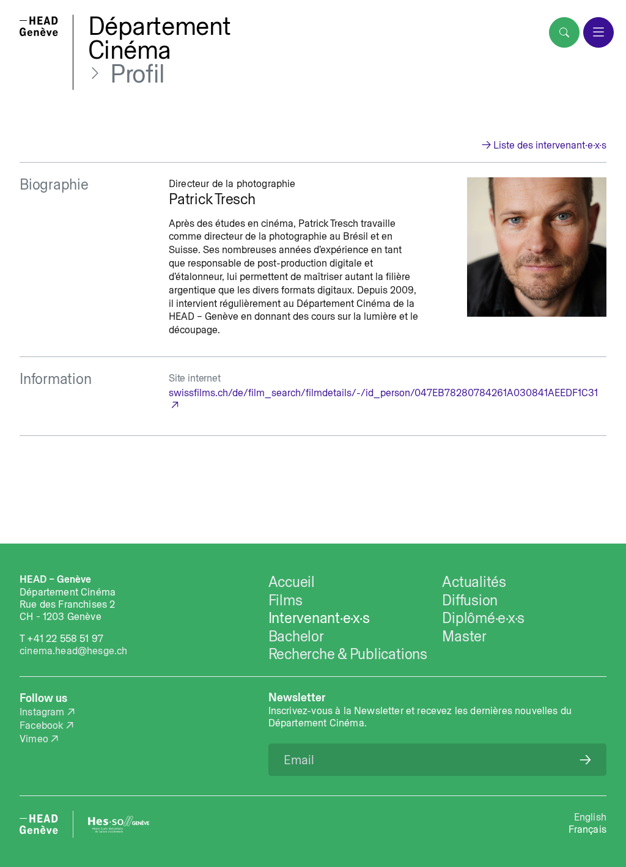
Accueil (291, 582)
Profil (137, 74)
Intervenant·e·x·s (319, 618)
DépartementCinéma (159, 37)
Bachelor (296, 636)
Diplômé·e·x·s (483, 618)
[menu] (598, 32)
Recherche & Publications (347, 654)
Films (285, 600)
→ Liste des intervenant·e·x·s (544, 145)
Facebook (41, 725)
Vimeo (34, 738)
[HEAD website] (39, 824)
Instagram (42, 712)
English (590, 817)
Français (587, 829)
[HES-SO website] (118, 824)
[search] (564, 32)
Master (464, 636)
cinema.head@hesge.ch (73, 650)
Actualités (474, 582)
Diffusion (470, 600)
